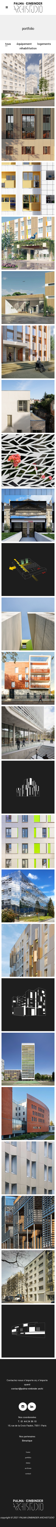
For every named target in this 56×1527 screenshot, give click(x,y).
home (28, 1452)
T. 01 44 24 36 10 (27, 1421)
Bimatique (27, 1440)
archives (28, 1468)
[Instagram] (23, 1406)
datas (28, 1463)
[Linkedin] (32, 1406)
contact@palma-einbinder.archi (27, 1388)
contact (28, 1474)
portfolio (28, 1458)
